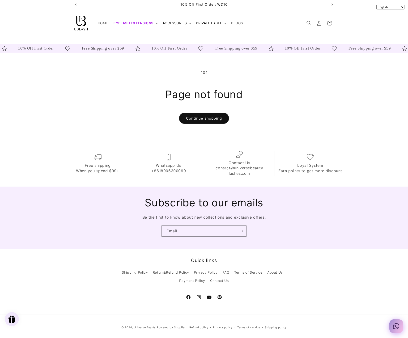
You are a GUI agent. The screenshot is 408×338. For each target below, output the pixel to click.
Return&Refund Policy (171, 272)
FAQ (225, 272)
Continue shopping (204, 118)
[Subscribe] (241, 231)
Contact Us (219, 281)
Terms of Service (248, 272)
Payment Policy (192, 281)
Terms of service (248, 327)
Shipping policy (276, 327)
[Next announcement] (332, 4)
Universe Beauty (145, 327)
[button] (135, 23)
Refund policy (198, 327)
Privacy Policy (205, 272)
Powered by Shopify (171, 327)
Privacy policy (223, 327)
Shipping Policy (135, 272)
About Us (275, 272)
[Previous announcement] (76, 4)
